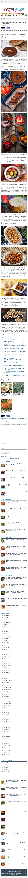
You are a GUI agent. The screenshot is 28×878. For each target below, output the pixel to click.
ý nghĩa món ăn (7, 419)
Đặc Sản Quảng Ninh (6, 656)
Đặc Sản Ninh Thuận (6, 741)
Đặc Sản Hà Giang (5, 626)
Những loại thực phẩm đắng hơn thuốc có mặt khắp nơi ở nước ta (16, 788)
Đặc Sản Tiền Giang (6, 717)
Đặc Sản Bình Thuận (6, 729)
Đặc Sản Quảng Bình (6, 745)
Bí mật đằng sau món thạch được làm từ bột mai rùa (15, 351)
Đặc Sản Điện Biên (5, 624)
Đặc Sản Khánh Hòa (6, 736)
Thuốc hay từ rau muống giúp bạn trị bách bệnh (16, 802)
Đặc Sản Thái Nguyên (6, 665)
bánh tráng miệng (12, 418)
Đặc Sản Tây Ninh (5, 714)
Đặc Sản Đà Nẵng (5, 731)
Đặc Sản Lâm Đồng (6, 771)
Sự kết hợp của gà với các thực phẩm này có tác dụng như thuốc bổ (16, 781)
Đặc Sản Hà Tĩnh (5, 734)
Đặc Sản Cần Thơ (5, 694)
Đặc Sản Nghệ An (5, 738)
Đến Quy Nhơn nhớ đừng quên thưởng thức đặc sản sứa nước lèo (15, 849)
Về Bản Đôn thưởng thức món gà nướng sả (16, 605)
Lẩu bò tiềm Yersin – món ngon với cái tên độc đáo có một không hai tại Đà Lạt (16, 578)
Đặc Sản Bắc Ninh (5, 620)
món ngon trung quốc (20, 418)
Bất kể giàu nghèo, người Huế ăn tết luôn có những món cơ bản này (16, 568)
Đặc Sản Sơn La (5, 658)
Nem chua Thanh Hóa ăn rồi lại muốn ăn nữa (15, 540)
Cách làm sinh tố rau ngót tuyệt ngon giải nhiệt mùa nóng (16, 842)
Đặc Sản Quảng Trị (6, 752)
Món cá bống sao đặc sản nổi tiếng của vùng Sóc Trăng (15, 516)
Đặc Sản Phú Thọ (5, 654)
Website (2, 448)
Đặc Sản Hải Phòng (6, 636)
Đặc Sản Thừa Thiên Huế (7, 756)
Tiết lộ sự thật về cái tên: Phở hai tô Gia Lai (16, 598)
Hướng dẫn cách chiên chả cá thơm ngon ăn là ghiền (16, 856)
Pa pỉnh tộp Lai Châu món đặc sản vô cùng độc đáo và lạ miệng (16, 464)
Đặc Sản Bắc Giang (6, 615)
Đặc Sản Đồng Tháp (6, 698)
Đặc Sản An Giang (5, 678)
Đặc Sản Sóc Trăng (6, 712)
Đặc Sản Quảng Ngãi (6, 750)
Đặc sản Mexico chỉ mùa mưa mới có (15, 818)
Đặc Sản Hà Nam (5, 629)
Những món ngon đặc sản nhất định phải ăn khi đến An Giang (16, 530)
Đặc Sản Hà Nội (5, 631)
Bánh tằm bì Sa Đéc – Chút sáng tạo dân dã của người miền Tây (16, 523)
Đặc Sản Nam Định (6, 649)
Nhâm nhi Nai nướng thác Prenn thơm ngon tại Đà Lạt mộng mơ (16, 585)
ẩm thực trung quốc (4, 418)
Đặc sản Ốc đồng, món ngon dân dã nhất (16, 470)
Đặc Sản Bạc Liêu (5, 682)
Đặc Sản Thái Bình (5, 663)
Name (2, 439)
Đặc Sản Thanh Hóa (6, 754)
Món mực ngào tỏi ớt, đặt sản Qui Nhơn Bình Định (15, 547)
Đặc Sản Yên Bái (5, 672)
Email (2, 443)
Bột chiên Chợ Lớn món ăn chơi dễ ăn (15, 825)
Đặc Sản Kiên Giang (6, 705)
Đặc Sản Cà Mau (5, 691)
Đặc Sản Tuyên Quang (6, 667)
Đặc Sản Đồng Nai (5, 696)
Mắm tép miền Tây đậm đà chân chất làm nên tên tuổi (16, 502)
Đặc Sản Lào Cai (5, 647)
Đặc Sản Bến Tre (5, 685)
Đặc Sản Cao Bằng (6, 622)
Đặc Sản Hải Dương (6, 633)
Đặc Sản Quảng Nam (6, 747)
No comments (4, 25)
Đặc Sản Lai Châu (5, 642)
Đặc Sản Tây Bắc (5, 661)
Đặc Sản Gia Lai (5, 767)
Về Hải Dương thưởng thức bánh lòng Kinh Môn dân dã (16, 485)
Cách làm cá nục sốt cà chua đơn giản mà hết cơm (16, 863)
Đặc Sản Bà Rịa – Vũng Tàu (7, 680)
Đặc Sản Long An (5, 707)
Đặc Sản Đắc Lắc (5, 762)
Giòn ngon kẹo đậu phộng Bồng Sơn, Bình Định (16, 561)
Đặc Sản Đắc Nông (6, 765)
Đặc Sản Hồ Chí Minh (6, 703)
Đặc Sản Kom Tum (6, 769)
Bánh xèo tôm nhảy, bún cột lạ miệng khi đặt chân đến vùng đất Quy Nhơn (16, 832)
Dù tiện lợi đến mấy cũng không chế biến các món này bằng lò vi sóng (16, 795)
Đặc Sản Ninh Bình (6, 651)
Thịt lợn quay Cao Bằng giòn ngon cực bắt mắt (16, 492)
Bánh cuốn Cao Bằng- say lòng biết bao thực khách (15, 478)
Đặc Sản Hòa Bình (5, 638)
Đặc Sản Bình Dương (6, 687)
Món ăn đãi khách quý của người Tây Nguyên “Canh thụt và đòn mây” (15, 592)
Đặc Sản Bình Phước (6, 689)
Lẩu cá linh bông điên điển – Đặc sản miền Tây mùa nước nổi (16, 509)
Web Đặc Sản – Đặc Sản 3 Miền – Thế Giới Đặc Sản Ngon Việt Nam (16, 874)
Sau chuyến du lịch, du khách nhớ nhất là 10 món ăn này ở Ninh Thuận (16, 554)
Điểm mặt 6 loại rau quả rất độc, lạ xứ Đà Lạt (13, 374)
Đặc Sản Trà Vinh (5, 719)
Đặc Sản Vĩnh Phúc (6, 670)
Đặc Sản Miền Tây (5, 710)
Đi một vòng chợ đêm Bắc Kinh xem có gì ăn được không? (16, 812)
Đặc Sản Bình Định (6, 727)
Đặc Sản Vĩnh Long (6, 721)
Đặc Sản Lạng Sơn (6, 645)
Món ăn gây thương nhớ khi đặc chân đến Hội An (14, 352)
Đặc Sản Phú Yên (5, 743)
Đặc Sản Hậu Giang (6, 701)
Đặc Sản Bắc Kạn (5, 617)
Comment (3, 426)
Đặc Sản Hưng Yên (6, 640)
